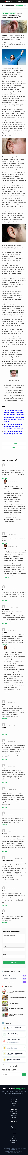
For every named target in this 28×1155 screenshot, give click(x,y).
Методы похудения (9, 13)
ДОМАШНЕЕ (13, 5)
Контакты (14, 1129)
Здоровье (14, 1101)
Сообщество (14, 1113)
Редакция (14, 1124)
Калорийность (14, 1111)
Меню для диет (14, 1140)
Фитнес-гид (14, 1099)
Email (4, 954)
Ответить (4, 478)
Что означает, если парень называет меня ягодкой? (14, 1065)
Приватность (14, 1126)
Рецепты (14, 1105)
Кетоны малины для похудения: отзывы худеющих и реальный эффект (14, 419)
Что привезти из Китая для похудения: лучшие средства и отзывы (14, 434)
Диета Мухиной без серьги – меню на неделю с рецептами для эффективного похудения (14, 412)
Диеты (14, 1138)
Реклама (14, 1117)
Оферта (14, 1127)
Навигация (14, 1115)
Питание (14, 1103)
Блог (14, 1136)
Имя (4, 946)
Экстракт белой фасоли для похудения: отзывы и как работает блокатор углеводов (14, 427)
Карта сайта (14, 1142)
